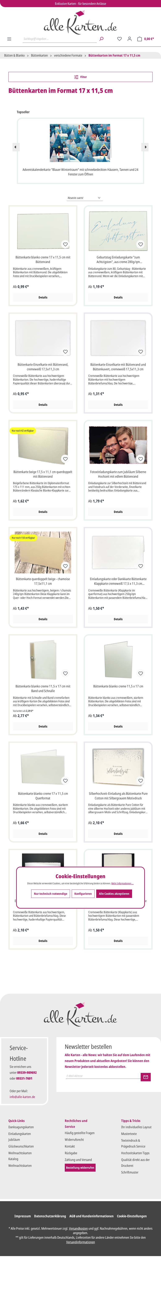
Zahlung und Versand (78, 1159)
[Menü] (9, 39)
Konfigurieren (83, 894)
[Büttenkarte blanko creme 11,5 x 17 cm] (118, 660)
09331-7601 (24, 1078)
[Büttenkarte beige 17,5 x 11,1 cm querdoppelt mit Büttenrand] (43, 445)
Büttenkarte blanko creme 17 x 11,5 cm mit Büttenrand (43, 259)
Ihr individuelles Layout (136, 1127)
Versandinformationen (80, 1242)
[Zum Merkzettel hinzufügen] (65, 244)
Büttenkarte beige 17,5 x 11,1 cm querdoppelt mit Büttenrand (42, 474)
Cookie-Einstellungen (132, 1216)
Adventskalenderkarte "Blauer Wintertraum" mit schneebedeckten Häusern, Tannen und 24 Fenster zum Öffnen (80, 171)
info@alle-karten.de (22, 1096)
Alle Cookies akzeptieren (114, 894)
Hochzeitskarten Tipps (135, 1153)
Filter (83, 77)
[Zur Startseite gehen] (80, 22)
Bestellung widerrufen (80, 1168)
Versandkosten (78, 1228)
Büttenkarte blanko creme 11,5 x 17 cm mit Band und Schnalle (43, 688)
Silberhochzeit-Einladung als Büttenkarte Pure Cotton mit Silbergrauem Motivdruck (118, 795)
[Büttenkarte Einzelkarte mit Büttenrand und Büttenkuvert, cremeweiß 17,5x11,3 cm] (118, 338)
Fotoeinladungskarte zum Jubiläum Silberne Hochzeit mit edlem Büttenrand (118, 474)
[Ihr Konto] (130, 39)
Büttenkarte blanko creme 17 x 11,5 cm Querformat (43, 795)
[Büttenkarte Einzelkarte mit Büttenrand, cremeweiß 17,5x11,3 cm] (43, 338)
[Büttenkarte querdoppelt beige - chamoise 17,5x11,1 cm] (43, 552)
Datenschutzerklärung (50, 1216)
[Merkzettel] (119, 39)
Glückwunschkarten (21, 1146)
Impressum (22, 1216)
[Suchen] (101, 39)
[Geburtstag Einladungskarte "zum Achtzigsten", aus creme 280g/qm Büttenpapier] (118, 231)
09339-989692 (27, 1072)
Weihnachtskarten (20, 1165)
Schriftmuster (129, 1172)
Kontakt (70, 1146)
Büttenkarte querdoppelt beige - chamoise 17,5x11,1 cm (43, 581)
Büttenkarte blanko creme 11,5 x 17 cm (118, 686)
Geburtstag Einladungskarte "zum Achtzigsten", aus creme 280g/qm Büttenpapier (118, 260)
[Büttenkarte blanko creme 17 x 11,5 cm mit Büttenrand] (43, 231)
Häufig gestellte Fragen (80, 1133)
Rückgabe (71, 1153)
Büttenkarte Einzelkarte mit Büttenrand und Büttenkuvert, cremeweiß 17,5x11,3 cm (118, 366)
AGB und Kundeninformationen (91, 1216)
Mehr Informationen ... (122, 883)
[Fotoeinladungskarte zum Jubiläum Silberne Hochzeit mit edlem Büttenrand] (118, 445)
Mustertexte (129, 1133)
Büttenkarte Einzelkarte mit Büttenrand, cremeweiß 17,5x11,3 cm (43, 366)
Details (43, 297)
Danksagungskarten (21, 1127)
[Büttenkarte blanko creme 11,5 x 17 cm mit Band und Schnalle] (43, 660)
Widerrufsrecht (74, 1139)
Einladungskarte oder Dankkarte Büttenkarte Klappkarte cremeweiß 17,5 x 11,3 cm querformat (118, 581)
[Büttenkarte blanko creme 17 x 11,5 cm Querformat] (43, 767)
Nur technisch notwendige (50, 894)
